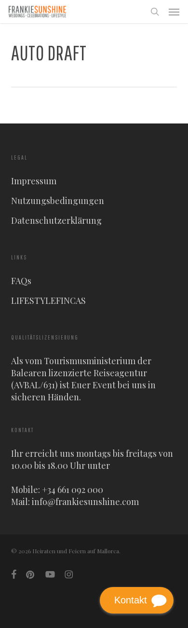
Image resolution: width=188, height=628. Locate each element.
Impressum (33, 181)
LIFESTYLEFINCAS (48, 300)
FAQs (21, 281)
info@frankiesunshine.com (85, 501)
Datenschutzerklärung (56, 220)
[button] (174, 11)
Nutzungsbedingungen (57, 200)
